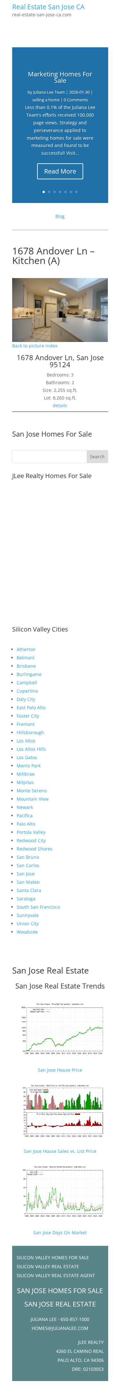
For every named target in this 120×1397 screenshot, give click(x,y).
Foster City (28, 716)
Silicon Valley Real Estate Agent (56, 1275)
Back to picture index (34, 346)
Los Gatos (27, 757)
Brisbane (26, 666)
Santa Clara (29, 890)
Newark (25, 807)
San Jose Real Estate (50, 970)
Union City (28, 923)
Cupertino (27, 691)
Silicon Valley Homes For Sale (53, 1257)
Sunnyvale (28, 915)
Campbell (27, 682)
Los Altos (26, 741)
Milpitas (25, 782)
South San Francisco (38, 907)
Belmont (26, 658)
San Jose (26, 874)
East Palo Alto (31, 707)
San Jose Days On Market (60, 1233)
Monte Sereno (32, 791)
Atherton (26, 649)
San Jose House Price (60, 1070)
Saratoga (26, 899)
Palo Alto (26, 824)
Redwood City (31, 840)
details (60, 405)
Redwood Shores (34, 849)
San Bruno (28, 857)
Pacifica (25, 815)
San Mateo (28, 882)
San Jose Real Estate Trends (60, 985)
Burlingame (29, 674)
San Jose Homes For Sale (52, 434)
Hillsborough (30, 732)
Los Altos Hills (31, 749)
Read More (60, 171)
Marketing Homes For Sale (60, 77)
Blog (60, 216)
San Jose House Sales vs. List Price (60, 1151)
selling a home (46, 100)
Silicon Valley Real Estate (48, 1266)
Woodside (27, 932)
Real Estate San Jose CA (48, 6)
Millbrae (26, 774)
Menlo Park (29, 766)
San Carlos (28, 865)
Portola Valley (31, 832)
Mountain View (33, 799)
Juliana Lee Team (49, 92)
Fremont (26, 724)
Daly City (26, 699)
